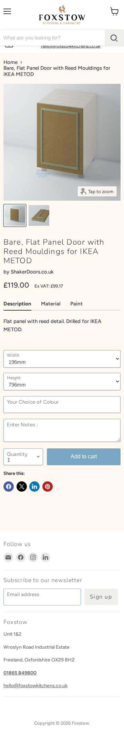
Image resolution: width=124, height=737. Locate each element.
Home (10, 62)
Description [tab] (17, 304)
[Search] (114, 38)
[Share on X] (22, 486)
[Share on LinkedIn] (34, 486)
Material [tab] (51, 304)
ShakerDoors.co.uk (32, 272)
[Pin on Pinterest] (47, 486)
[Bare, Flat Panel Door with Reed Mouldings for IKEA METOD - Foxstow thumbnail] (15, 215)
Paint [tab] (76, 304)
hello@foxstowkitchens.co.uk (35, 686)
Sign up (101, 597)
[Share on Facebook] (8, 486)
